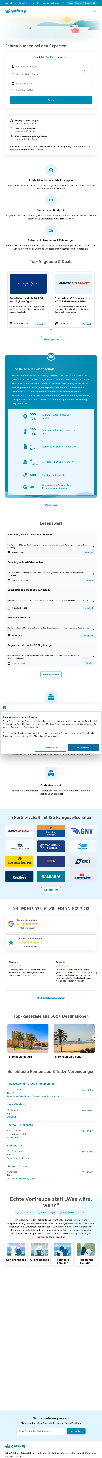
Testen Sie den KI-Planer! (80, 3)
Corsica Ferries (14, 1178)
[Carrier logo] (19, 831)
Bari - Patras (15, 1145)
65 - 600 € (87, 1151)
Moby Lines (29, 1178)
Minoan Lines (54, 1096)
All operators (51, 889)
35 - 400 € (87, 1172)
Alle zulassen (83, 747)
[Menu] (94, 10)
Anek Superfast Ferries (19, 1096)
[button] (51, 329)
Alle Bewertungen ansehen (51, 998)
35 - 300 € (87, 1131)
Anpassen (49, 747)
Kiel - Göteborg (16, 1104)
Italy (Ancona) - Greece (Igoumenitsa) (31, 1083)
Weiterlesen (51, 505)
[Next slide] (96, 973)
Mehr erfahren (51, 674)
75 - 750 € (87, 1090)
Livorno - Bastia (17, 1166)
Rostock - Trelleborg (20, 1125)
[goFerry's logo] (16, 10)
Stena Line (12, 1116)
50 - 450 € (87, 1110)
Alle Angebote (51, 339)
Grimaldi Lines (39, 1096)
